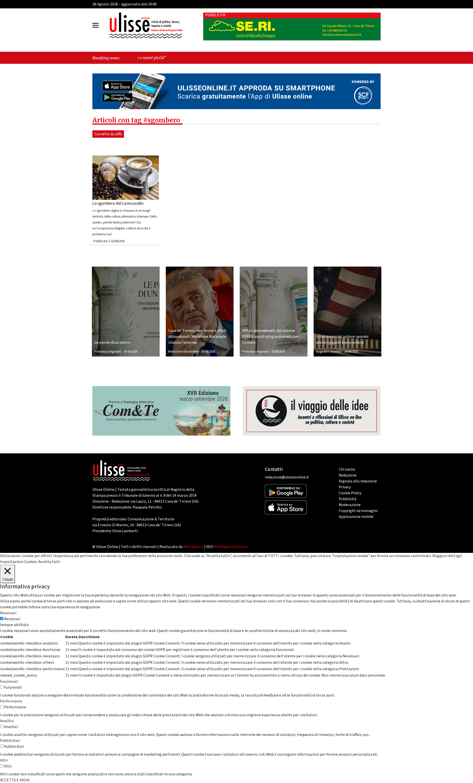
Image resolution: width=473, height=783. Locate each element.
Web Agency (193, 546)
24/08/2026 (351, 351)
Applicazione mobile (356, 516)
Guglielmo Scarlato (329, 351)
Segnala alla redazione (358, 481)
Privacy (345, 487)
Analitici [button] (7, 721)
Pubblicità (347, 499)
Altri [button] (4, 760)
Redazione (347, 475)
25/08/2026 (278, 351)
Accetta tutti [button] (49, 561)
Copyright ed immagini (358, 510)
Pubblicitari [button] (10, 740)
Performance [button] (11, 701)
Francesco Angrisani (107, 351)
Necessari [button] (8, 613)
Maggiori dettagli (447, 556)
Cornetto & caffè (108, 134)
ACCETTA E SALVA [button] (15, 780)
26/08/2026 (130, 351)
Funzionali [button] (9, 681)
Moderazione (350, 505)
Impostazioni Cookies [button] (18, 561)
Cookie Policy (350, 493)
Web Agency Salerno (231, 546)
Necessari (12, 619)
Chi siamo (347, 469)
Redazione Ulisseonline (183, 351)
